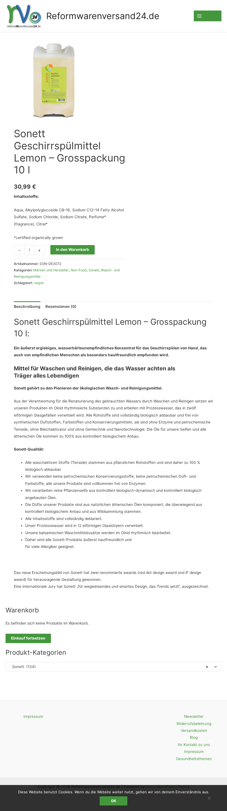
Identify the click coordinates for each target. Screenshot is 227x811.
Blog (194, 737)
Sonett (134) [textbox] (108, 666)
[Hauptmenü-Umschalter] (207, 16)
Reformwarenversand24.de (102, 16)
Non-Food (79, 270)
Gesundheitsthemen (194, 759)
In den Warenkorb (72, 249)
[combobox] (113, 666)
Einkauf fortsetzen (28, 638)
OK (113, 801)
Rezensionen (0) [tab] (60, 306)
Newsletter (193, 716)
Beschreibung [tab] (27, 306)
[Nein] (209, 798)
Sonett (94, 270)
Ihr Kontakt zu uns (194, 744)
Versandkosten (194, 730)
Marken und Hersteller (51, 270)
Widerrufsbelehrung (193, 723)
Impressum (33, 716)
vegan (39, 283)
